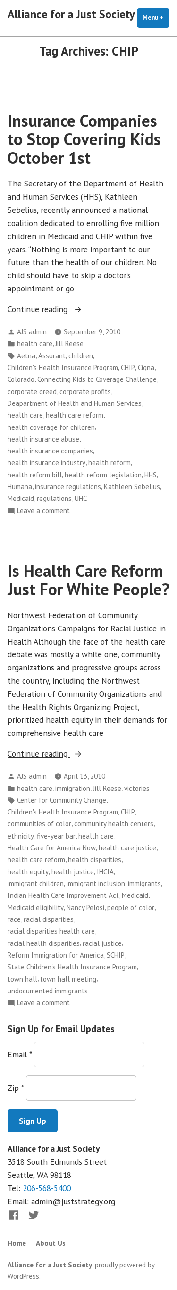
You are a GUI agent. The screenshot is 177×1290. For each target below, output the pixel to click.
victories (137, 788)
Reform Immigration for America (56, 955)
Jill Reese (69, 343)
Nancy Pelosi (85, 907)
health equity (28, 871)
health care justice (127, 847)
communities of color (39, 823)
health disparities (94, 859)
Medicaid (21, 498)
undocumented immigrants (48, 990)
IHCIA (105, 871)
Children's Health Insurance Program (63, 367)
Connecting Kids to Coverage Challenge (97, 379)
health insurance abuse (43, 439)
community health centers (113, 823)
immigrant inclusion (96, 883)
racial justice (102, 943)
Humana (20, 486)
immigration (72, 788)
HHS (150, 474)
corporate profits (85, 391)
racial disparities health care (51, 931)
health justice (72, 871)
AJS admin (32, 331)
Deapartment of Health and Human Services (75, 403)
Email (20, 1054)
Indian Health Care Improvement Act (63, 895)
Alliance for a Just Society (71, 14)
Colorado (21, 379)
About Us (51, 1243)
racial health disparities (44, 943)
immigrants (144, 883)
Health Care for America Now (52, 847)
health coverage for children (51, 427)
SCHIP (116, 955)
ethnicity (21, 835)
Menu (156, 18)
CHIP (128, 367)
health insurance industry (46, 462)
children (80, 355)
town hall (22, 979)
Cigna (146, 367)
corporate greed (32, 391)
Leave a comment (43, 511)
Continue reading (57, 309)
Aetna (26, 355)
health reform (109, 462)
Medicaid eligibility (36, 907)
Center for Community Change (61, 800)
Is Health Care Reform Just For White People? (88, 580)
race (14, 919)
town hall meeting (68, 979)
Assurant (52, 355)
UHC (81, 498)
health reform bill (35, 474)
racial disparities (49, 919)
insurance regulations (68, 486)
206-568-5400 (47, 1188)
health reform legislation (103, 474)
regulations (54, 498)
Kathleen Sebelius (132, 486)
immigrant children (36, 883)
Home (17, 1243)
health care (34, 343)
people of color (130, 907)
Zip (16, 1087)
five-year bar (56, 835)
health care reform (74, 415)
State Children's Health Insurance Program (72, 966)
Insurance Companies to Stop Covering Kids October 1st (84, 139)
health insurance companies (50, 450)
